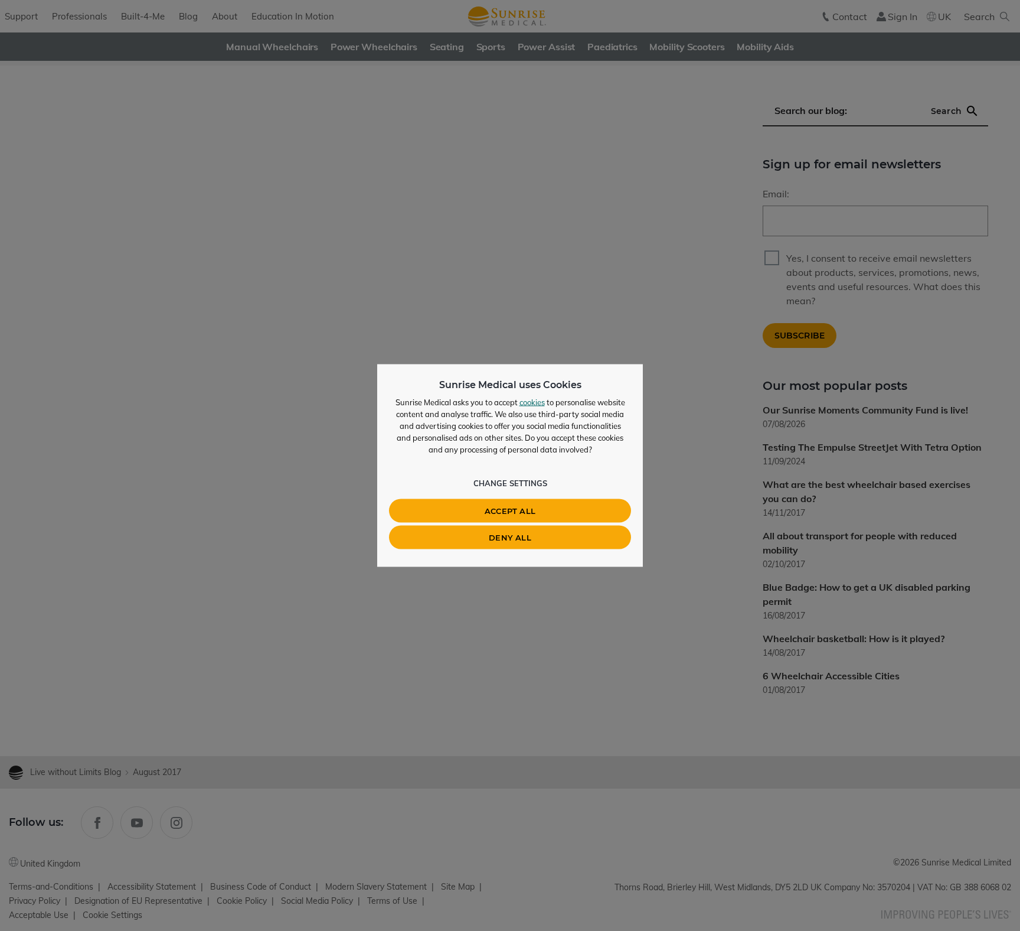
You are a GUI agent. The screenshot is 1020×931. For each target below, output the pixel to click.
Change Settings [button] (510, 483)
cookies (532, 402)
